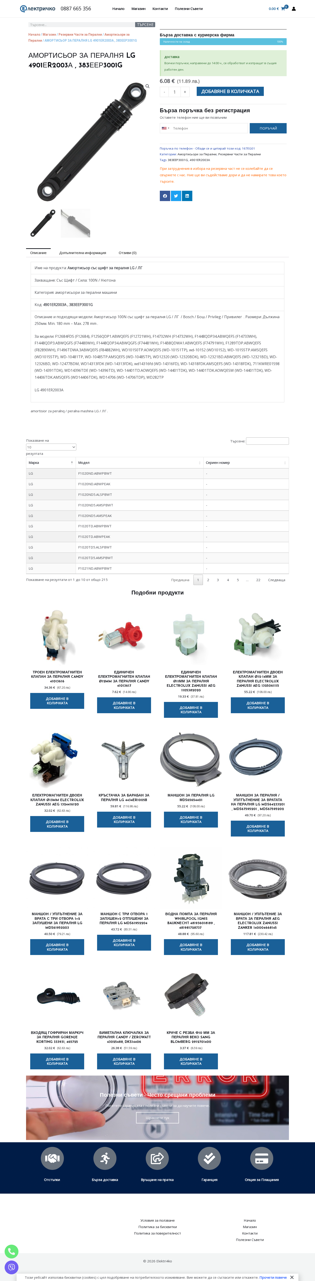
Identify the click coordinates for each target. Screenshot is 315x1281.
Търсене (145, 24)
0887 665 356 (76, 8)
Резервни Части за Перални (80, 34)
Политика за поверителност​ (157, 1233)
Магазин (138, 8)
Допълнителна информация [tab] (82, 252)
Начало (118, 8)
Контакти (160, 8)
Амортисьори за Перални (197, 154)
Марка (34, 462)
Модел (83, 462)
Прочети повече (273, 1277)
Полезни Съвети (189, 8)
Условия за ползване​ (157, 1220)
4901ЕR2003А (200, 160)
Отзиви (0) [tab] (128, 252)
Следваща (276, 579)
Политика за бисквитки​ (157, 1226)
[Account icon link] (294, 9)
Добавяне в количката (230, 91)
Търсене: (237, 441)
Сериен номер (218, 462)
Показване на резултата (37, 447)
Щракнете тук (157, 1117)
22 (258, 579)
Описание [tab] (38, 252)
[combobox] (165, 128)
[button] (147, 86)
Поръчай (268, 128)
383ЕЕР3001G (178, 160)
